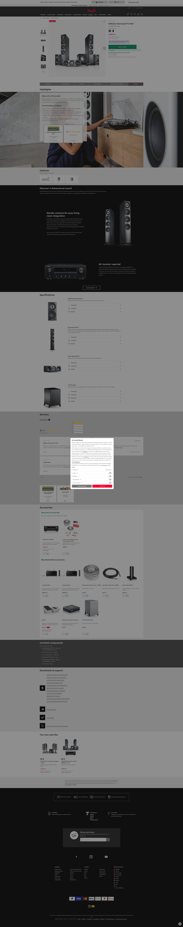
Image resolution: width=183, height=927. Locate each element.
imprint (73, 467)
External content (76, 482)
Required (75, 469)
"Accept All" (86, 456)
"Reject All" (85, 451)
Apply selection (82, 486)
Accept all (102, 486)
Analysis (74, 473)
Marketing (75, 476)
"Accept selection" (76, 461)
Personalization (76, 479)
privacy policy (104, 465)
